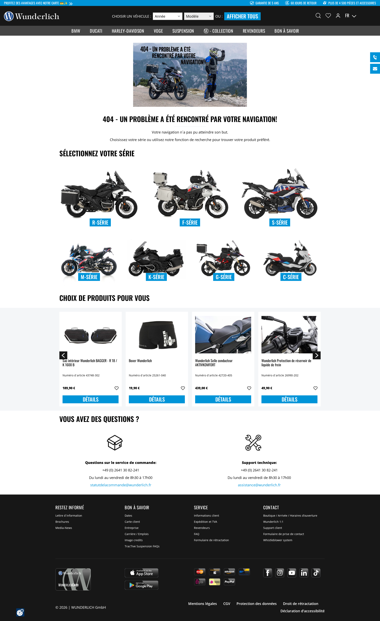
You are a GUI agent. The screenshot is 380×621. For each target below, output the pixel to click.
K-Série (156, 277)
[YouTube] (291, 572)
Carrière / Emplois (137, 534)
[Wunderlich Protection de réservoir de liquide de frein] (289, 335)
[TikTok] (316, 572)
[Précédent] (63, 355)
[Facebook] (267, 572)
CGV (226, 603)
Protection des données (257, 603)
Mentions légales (202, 603)
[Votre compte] (338, 15)
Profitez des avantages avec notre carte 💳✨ (36, 3)
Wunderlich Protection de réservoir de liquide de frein (286, 363)
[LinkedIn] (303, 572)
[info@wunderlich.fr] (375, 69)
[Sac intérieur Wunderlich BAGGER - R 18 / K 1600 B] (91, 335)
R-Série (100, 222)
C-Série (291, 277)
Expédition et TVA (205, 522)
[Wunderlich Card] (73, 579)
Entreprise (132, 528)
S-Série (280, 222)
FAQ (196, 534)
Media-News (63, 528)
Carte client (132, 522)
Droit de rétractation (300, 603)
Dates (128, 515)
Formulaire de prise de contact (283, 534)
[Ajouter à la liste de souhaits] (117, 388)
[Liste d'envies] (328, 15)
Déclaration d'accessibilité (302, 611)
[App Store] (141, 572)
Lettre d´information (68, 515)
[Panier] (373, 15)
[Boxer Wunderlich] (157, 335)
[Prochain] (317, 355)
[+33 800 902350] (375, 57)
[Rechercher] (318, 15)
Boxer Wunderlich (140, 361)
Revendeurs (202, 528)
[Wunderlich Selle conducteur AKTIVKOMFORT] (223, 335)
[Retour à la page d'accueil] (31, 15)
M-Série (89, 277)
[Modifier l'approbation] (20, 612)
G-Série (224, 277)
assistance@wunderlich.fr (259, 485)
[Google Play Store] (141, 585)
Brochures (62, 522)
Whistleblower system (277, 540)
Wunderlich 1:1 (273, 522)
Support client (272, 528)
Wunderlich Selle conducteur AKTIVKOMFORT (214, 363)
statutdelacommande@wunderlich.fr (120, 485)
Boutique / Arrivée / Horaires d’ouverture (290, 515)
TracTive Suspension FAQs (142, 546)
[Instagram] (279, 572)
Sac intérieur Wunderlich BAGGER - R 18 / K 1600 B (90, 363)
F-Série (190, 222)
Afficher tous (242, 16)
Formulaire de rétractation (211, 540)
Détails (91, 399)
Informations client (206, 515)
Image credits (134, 540)
